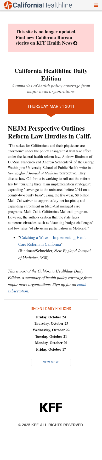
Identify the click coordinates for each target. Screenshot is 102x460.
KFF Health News (54, 42)
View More (51, 362)
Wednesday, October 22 (51, 330)
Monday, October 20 (51, 342)
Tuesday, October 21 (51, 336)
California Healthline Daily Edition (51, 74)
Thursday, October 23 (51, 323)
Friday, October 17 (51, 349)
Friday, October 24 (51, 317)
